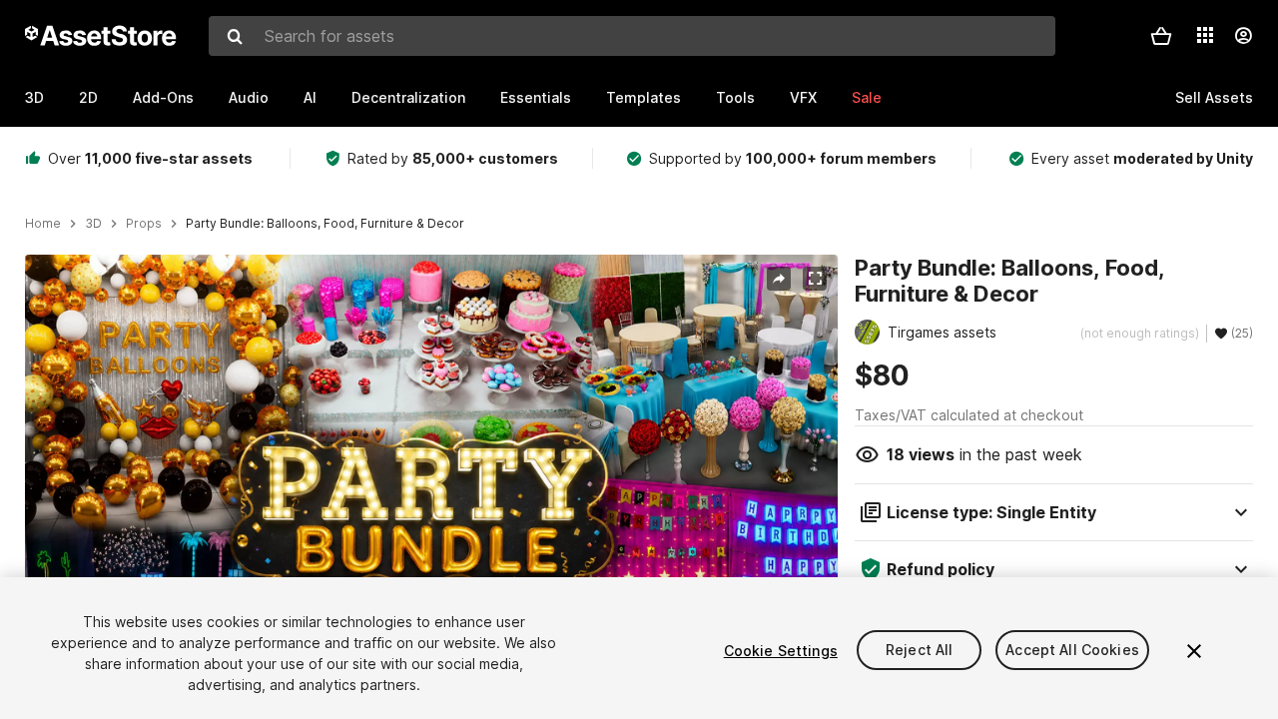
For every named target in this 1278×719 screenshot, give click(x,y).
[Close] (1194, 651)
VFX (803, 97)
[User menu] (1243, 36)
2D (88, 97)
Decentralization (408, 97)
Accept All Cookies (1072, 650)
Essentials (535, 97)
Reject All (919, 650)
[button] (1161, 36)
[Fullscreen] (815, 279)
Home (43, 224)
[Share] (779, 279)
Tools (735, 97)
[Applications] (1205, 35)
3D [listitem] (93, 224)
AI (310, 97)
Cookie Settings (781, 650)
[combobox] (632, 36)
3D (34, 97)
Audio (249, 97)
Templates (643, 97)
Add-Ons (163, 97)
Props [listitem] (144, 224)
